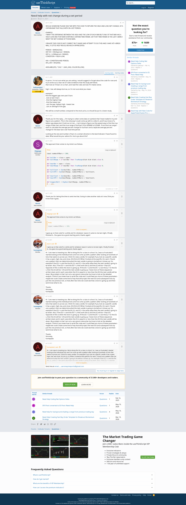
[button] (51, 7)
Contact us (114, 495)
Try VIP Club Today (148, 457)
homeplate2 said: (52, 347)
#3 (117, 115)
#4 (117, 141)
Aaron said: (50, 244)
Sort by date (109, 73)
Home (149, 495)
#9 (117, 343)
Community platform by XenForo (93, 498)
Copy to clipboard (110, 150)
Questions (103, 399)
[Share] (120, 22)
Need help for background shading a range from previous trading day (68, 412)
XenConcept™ (96, 501)
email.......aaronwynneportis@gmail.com (69, 366)
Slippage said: (51, 214)
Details (116, 501)
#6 (117, 210)
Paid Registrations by (93, 500)
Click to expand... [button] (81, 229)
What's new (45, 7)
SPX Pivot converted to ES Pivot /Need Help (58, 405)
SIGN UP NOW (70, 384)
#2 (117, 77)
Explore (57, 7)
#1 (123, 23)
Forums (35, 7)
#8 (117, 296)
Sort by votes (119, 73)
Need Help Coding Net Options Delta (55, 399)
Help (144, 495)
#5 (117, 193)
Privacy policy (136, 495)
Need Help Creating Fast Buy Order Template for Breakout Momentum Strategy (141, 99)
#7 (117, 240)
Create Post (140, 50)
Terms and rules (125, 495)
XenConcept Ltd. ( (110, 501)
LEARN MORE (86, 385)
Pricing (66, 7)
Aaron (35, 19)
